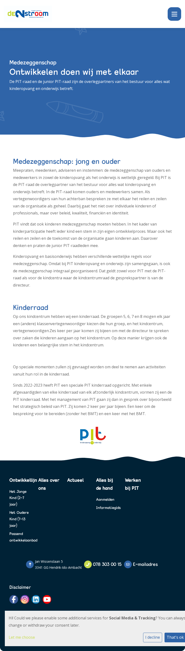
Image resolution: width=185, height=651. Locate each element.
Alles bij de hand (104, 484)
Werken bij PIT (133, 484)
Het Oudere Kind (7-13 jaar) (19, 519)
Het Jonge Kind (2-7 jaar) (17, 498)
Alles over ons (48, 484)
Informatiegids (107, 507)
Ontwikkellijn (20, 480)
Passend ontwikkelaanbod (20, 536)
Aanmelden (105, 499)
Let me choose (22, 637)
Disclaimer (20, 587)
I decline (152, 637)
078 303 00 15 (107, 564)
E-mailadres (145, 564)
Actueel (75, 480)
